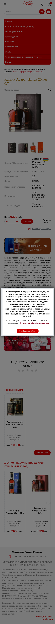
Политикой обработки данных (34, 323)
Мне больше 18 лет (27, 331)
